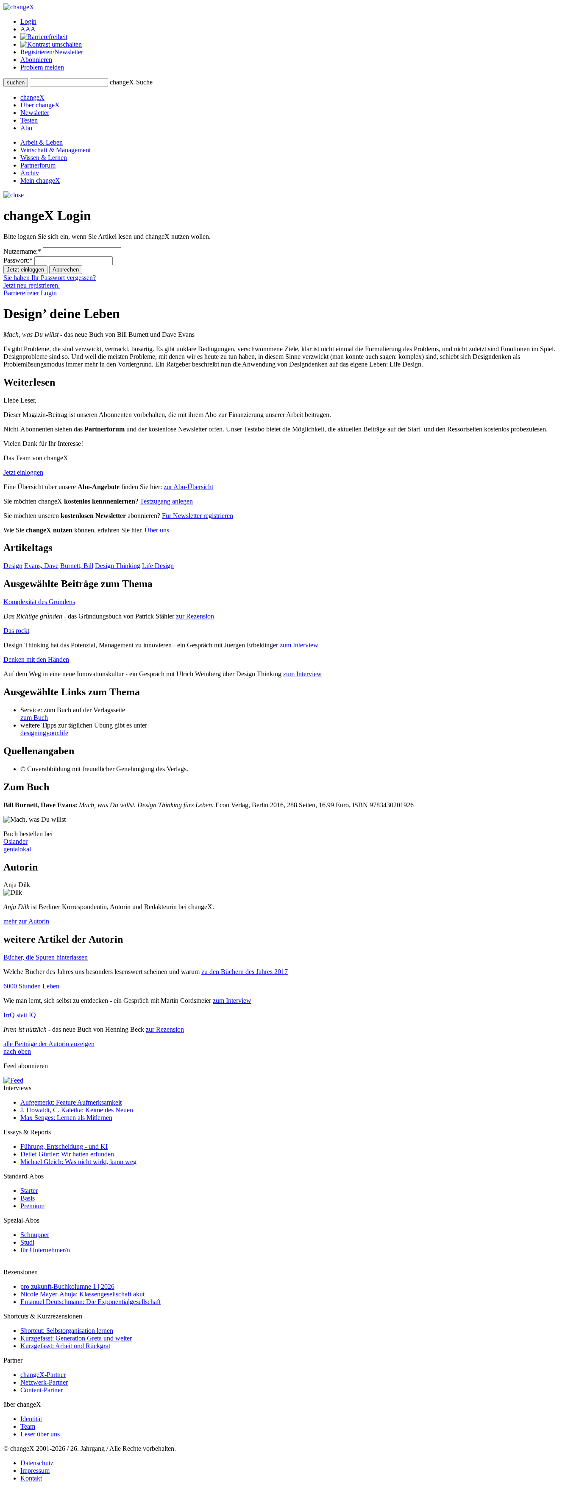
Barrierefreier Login (30, 293)
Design (12, 565)
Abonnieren (36, 59)
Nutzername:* (22, 251)
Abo (26, 128)
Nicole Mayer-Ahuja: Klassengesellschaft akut (82, 1294)
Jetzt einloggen (23, 472)
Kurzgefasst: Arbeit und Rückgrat (65, 1345)
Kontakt (31, 1478)
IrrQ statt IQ (19, 1015)
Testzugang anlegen (166, 501)
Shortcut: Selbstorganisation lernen (66, 1330)
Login (28, 21)
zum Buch (34, 717)
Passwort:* (18, 260)
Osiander (15, 841)
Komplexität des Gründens (39, 601)
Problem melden (42, 67)
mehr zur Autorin (26, 921)
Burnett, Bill (76, 565)
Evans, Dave (41, 565)
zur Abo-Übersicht (188, 486)
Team (27, 1426)
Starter (29, 1190)
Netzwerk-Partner (44, 1382)
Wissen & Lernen (43, 157)
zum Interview (299, 645)
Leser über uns (40, 1434)
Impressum (35, 1470)
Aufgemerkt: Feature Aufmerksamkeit (71, 1102)
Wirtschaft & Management (55, 150)
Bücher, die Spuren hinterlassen (45, 957)
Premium (32, 1205)
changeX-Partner (43, 1374)
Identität (31, 1418)
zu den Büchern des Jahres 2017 (244, 971)
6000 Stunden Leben (31, 986)
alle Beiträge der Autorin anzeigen (49, 1043)
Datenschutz (36, 1463)
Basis (27, 1198)
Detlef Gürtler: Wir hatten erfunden (67, 1154)
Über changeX (40, 105)
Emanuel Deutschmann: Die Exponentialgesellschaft (90, 1301)
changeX (32, 97)
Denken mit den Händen (36, 659)
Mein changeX (40, 180)
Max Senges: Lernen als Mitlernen (66, 1117)
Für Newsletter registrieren (197, 515)
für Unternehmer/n (45, 1250)
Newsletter (34, 112)
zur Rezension (195, 616)
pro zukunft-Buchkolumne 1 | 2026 (67, 1286)
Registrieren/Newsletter (51, 52)
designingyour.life (44, 732)
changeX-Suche (131, 82)
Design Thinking (117, 565)
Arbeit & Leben (41, 142)
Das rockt (16, 630)
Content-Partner (41, 1390)
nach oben (17, 1051)
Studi (27, 1242)
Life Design (158, 565)
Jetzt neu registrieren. (31, 285)
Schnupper (34, 1234)
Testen (29, 120)
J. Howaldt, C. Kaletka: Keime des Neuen (76, 1110)
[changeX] (18, 7)
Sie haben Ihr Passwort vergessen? (49, 277)
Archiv (29, 172)
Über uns (157, 530)
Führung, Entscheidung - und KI (64, 1146)
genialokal (17, 849)
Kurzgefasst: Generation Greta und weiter (76, 1338)
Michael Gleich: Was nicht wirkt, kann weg (78, 1161)
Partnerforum (38, 165)
